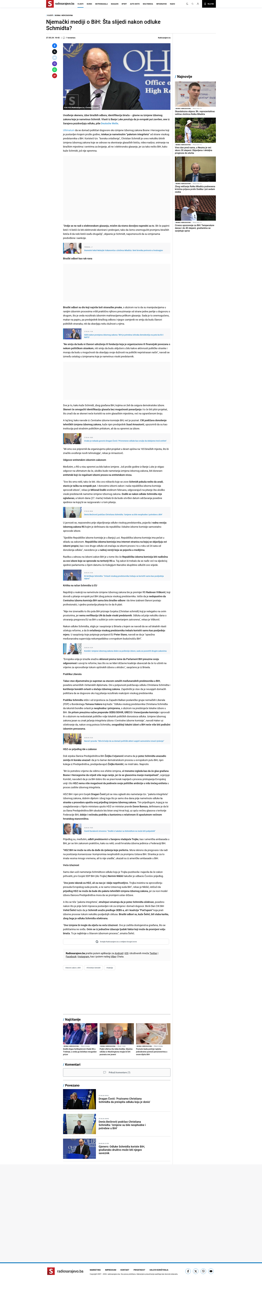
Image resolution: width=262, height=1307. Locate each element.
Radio (172, 4)
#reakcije (109, 968)
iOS (126, 953)
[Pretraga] (192, 4)
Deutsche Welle (109, 123)
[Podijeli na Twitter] (54, 51)
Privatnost (139, 1270)
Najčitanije (73, 1019)
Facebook (71, 956)
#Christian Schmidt (93, 968)
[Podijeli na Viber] (54, 63)
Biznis (89, 4)
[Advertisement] (116, 188)
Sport (124, 4)
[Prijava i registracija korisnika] (198, 4)
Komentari (72, 1064)
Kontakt (124, 1270)
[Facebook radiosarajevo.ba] (188, 1271)
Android (119, 953)
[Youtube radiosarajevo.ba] (211, 1271)
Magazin (114, 4)
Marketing (95, 1270)
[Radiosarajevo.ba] (65, 1271)
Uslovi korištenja (159, 1270)
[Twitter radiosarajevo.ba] (195, 1271)
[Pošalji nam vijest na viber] (203, 1271)
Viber (113, 956)
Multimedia (148, 4)
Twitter (153, 953)
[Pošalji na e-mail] (54, 57)
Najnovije (184, 76)
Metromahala (101, 4)
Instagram (83, 956)
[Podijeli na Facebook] (54, 45)
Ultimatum (69, 130)
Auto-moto (135, 4)
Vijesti (81, 4)
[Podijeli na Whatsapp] (54, 69)
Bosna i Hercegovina (64, 15)
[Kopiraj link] (54, 75)
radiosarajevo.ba (114, 1274)
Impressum (110, 1270)
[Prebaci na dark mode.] (187, 4)
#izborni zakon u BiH (73, 968)
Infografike (161, 4)
